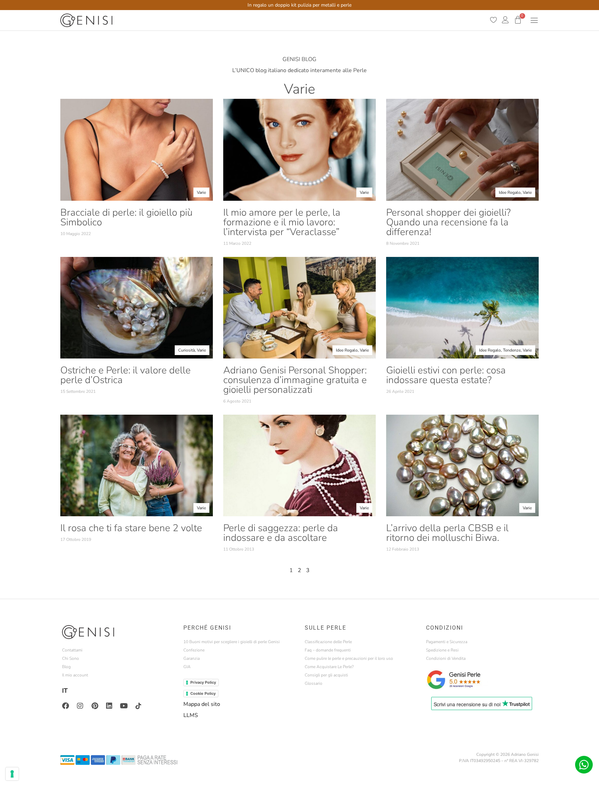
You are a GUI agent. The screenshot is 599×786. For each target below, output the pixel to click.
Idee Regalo (510, 192)
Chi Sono (70, 658)
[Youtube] (123, 705)
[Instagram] (80, 705)
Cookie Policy (203, 693)
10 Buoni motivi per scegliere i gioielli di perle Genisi (231, 642)
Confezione (194, 650)
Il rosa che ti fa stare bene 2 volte (131, 528)
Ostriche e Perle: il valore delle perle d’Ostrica (125, 375)
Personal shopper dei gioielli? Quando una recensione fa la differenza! (448, 222)
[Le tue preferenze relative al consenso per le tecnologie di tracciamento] (12, 773)
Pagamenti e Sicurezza (446, 642)
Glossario (313, 683)
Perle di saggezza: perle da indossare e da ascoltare (280, 532)
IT (65, 690)
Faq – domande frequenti (328, 650)
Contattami (72, 650)
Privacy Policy (203, 682)
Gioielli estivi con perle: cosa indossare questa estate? (446, 375)
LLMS (190, 715)
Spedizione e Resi (442, 650)
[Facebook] (65, 705)
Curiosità (186, 350)
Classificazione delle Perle (328, 642)
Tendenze (512, 350)
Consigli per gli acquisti (326, 675)
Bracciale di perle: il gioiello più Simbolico (126, 217)
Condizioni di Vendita (446, 658)
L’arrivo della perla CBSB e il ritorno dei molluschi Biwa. (447, 532)
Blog (66, 667)
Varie (201, 192)
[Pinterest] (94, 705)
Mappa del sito (201, 704)
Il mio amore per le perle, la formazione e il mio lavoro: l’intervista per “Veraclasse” (281, 222)
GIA (187, 667)
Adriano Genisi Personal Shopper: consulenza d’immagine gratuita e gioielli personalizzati (295, 380)
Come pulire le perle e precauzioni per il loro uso (349, 658)
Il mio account (75, 675)
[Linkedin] (109, 705)
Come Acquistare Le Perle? (329, 667)
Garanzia (191, 658)
